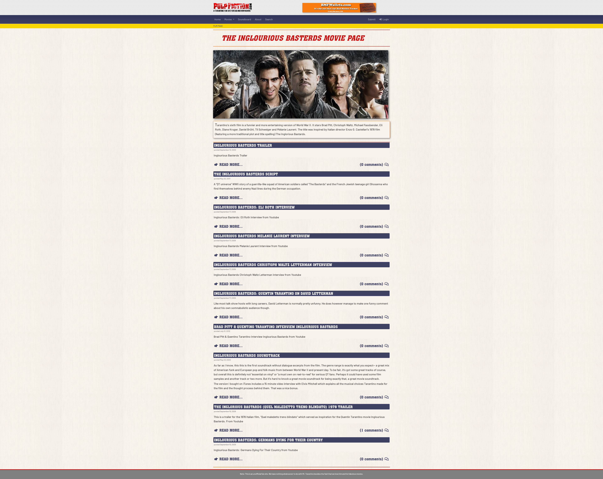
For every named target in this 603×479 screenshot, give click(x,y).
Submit (372, 19)
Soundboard (244, 19)
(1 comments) (371, 430)
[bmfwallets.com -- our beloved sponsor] (339, 7)
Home (217, 19)
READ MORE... (231, 164)
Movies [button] (228, 19)
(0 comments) (371, 164)
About (258, 19)
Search (269, 19)
